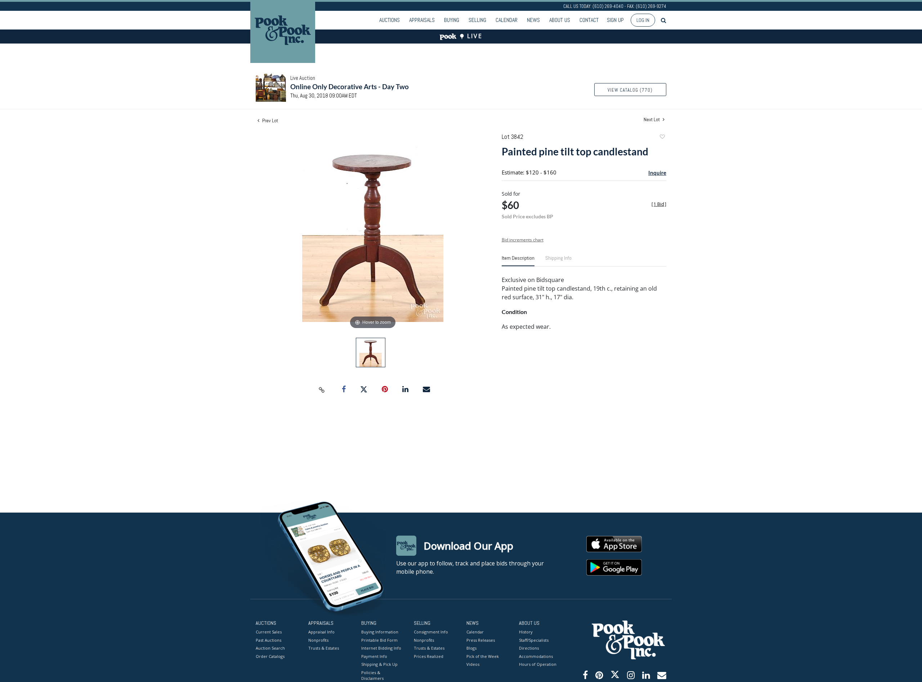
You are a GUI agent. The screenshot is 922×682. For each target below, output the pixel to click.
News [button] (533, 20)
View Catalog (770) (630, 90)
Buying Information (379, 632)
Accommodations (536, 656)
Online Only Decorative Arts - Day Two (349, 86)
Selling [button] (477, 20)
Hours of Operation (537, 664)
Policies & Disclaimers (372, 675)
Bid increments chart (522, 240)
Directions (529, 648)
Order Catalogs (270, 656)
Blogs (471, 648)
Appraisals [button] (422, 20)
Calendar (507, 20)
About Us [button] (559, 20)
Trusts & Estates (323, 648)
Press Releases (480, 640)
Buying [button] (451, 20)
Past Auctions (268, 640)
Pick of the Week (482, 656)
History (526, 632)
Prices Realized (428, 656)
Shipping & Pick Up (379, 664)
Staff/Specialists (534, 640)
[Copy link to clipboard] (322, 389)
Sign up (615, 20)
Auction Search (270, 648)
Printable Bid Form (379, 640)
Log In (642, 20)
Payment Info (374, 656)
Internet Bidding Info (381, 648)
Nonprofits (318, 640)
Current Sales (269, 632)
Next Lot (652, 120)
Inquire (657, 172)
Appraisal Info (321, 632)
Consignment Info (431, 632)
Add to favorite (662, 137)
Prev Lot (269, 120)
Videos (472, 664)
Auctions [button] (389, 20)
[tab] (518, 261)
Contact (589, 20)
